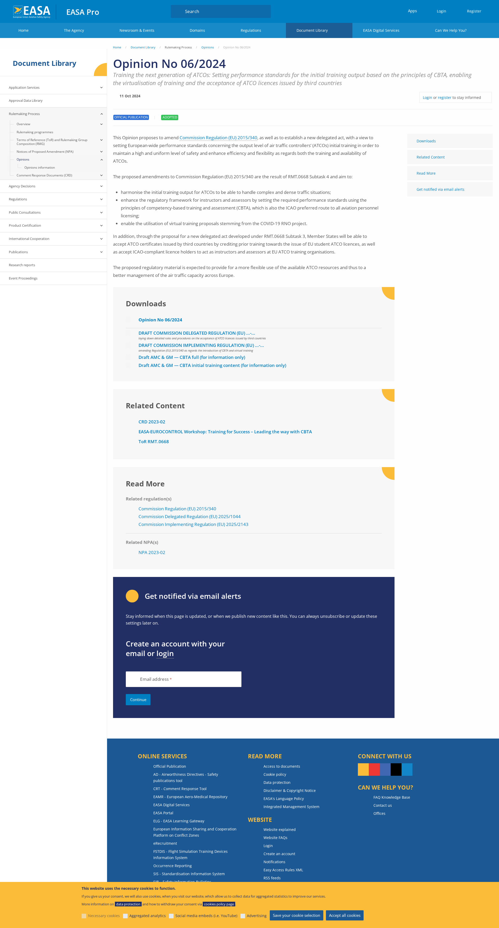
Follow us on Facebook (385, 769)
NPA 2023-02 (152, 552)
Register (474, 11)
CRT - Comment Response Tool (180, 788)
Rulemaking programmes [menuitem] (35, 132)
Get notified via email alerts (440, 189)
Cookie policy (275, 774)
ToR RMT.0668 (154, 441)
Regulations (251, 30)
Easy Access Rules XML (283, 869)
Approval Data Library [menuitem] (26, 100)
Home (23, 30)
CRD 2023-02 (152, 422)
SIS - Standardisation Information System (189, 873)
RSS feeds (272, 877)
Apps (412, 10)
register (444, 97)
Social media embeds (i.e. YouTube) (206, 915)
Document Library (312, 30)
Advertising (257, 915)
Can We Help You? (451, 30)
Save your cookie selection (296, 915)
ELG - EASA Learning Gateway (178, 820)
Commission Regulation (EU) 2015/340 (218, 138)
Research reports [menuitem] (22, 265)
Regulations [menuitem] (18, 199)
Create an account (279, 853)
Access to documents (282, 766)
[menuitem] (439, 11)
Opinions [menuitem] (23, 159)
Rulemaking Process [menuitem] (24, 113)
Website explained (280, 829)
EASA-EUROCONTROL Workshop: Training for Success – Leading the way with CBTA (225, 432)
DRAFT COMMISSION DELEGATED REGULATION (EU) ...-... (197, 333)
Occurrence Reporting (172, 865)
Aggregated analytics (147, 915)
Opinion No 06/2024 (160, 320)
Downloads (426, 140)
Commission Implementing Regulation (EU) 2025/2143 (193, 524)
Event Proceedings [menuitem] (23, 278)
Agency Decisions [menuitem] (22, 186)
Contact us (382, 805)
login (165, 653)
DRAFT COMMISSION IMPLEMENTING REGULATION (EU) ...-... (201, 345)
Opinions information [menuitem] (39, 167)
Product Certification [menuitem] (25, 225)
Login (441, 11)
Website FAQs (275, 837)
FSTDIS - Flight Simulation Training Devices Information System (190, 854)
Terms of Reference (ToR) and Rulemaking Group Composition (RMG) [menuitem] (52, 142)
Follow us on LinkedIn (407, 769)
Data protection (277, 782)
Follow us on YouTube (374, 769)
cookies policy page (219, 904)
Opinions (207, 47)
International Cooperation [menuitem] (29, 238)
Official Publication (169, 766)
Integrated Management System (291, 806)
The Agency (74, 30)
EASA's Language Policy (284, 798)
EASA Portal (163, 812)
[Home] (32, 11)
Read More (426, 173)
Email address (154, 679)
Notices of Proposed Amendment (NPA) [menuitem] (45, 151)
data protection (128, 904)
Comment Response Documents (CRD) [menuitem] (44, 175)
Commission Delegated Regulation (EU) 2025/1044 (190, 516)
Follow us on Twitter (396, 769)
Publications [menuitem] (18, 252)
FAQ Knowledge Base (391, 797)
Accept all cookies (344, 915)
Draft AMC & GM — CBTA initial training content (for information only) (212, 365)
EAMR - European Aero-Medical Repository (190, 796)
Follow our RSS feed (363, 769)
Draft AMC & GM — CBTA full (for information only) (192, 357)
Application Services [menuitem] (24, 87)
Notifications (274, 861)
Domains (197, 30)
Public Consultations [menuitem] (25, 212)
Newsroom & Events (137, 30)
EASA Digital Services (381, 30)
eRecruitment (165, 843)
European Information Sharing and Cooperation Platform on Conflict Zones (195, 832)
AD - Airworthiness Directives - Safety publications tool (185, 777)
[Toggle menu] (102, 88)
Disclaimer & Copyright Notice (290, 790)
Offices (379, 813)
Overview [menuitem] (23, 124)
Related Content (431, 157)
